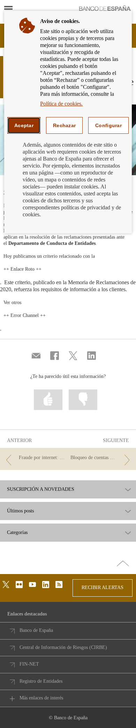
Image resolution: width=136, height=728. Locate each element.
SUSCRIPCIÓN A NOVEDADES (40, 489)
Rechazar (64, 125)
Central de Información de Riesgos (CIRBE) (63, 647)
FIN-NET (29, 664)
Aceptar (23, 125)
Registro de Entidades (41, 681)
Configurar (108, 125)
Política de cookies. (61, 104)
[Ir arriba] (123, 564)
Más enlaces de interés (41, 697)
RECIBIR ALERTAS (102, 587)
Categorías (17, 532)
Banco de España (36, 630)
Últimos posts (20, 511)
